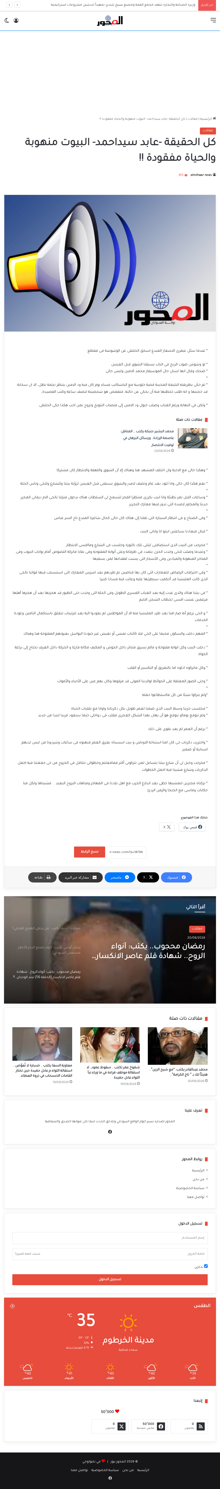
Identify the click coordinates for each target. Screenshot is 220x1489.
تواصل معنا (195, 1197)
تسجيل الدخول (110, 1279)
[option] (110, 950)
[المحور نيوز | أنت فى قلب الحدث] (110, 21)
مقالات (193, 119)
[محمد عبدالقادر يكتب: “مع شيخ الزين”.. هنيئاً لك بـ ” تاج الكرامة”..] (178, 1046)
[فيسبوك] (110, 1132)
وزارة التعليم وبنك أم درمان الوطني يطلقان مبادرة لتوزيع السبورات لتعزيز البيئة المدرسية (132, 5)
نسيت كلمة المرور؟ (27, 1254)
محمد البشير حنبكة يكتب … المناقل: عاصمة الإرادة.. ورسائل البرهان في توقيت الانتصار (147, 438)
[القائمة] (213, 23)
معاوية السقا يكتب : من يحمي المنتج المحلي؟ (155, 952)
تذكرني (199, 1267)
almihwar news (201, 175)
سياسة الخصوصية (190, 1188)
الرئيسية (206, 119)
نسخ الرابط (89, 852)
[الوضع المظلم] (6, 23)
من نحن (198, 1180)
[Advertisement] (110, 73)
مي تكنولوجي (91, 1462)
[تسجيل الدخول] (16, 23)
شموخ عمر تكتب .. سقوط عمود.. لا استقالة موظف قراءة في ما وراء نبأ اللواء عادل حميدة (113, 1073)
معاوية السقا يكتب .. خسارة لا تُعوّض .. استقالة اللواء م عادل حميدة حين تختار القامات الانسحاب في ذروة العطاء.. (42, 1071)
